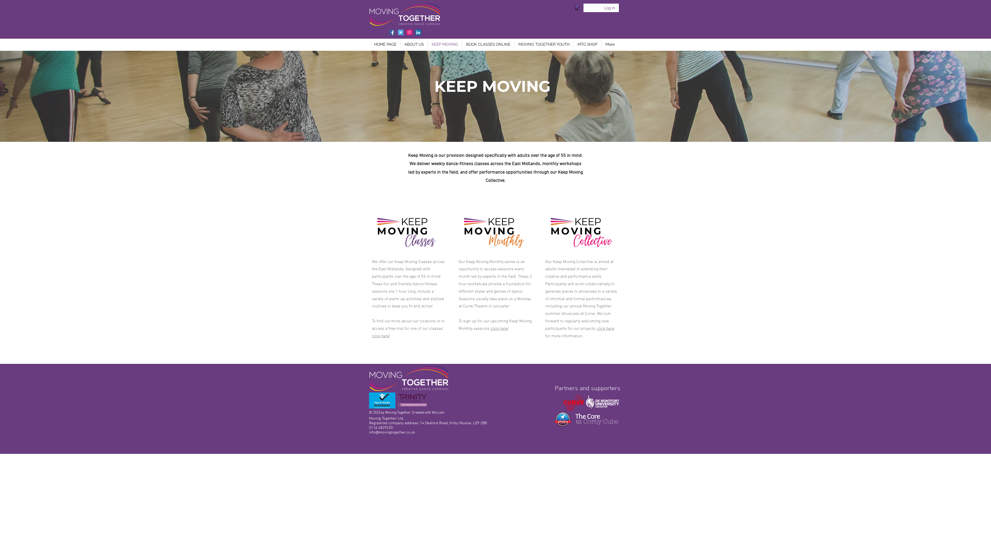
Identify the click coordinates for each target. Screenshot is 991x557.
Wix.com (438, 413)
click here (380, 336)
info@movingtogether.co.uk (392, 432)
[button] (577, 7)
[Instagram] (409, 32)
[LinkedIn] (418, 32)
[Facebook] (392, 32)
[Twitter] (400, 32)
